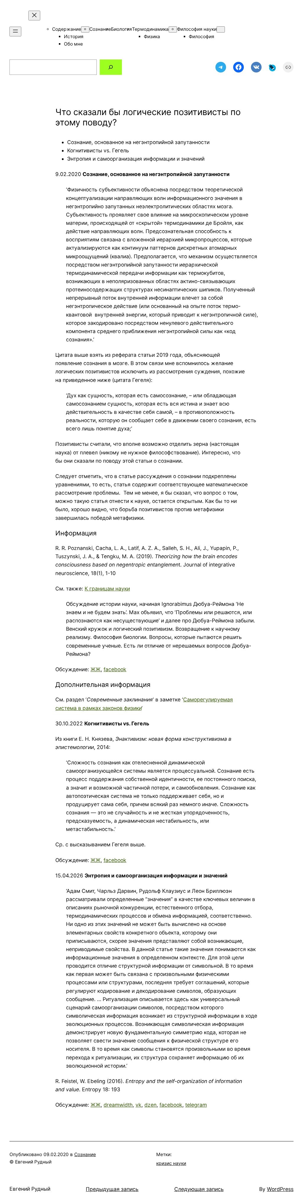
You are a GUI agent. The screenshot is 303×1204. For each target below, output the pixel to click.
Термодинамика (150, 29)
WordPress (280, 1189)
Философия (201, 36)
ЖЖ (96, 669)
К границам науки (107, 588)
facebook (115, 669)
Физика (152, 36)
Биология (121, 29)
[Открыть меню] (15, 31)
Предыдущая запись (112, 1189)
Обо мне (73, 44)
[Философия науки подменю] (221, 29)
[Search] (111, 67)
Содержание (66, 29)
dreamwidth (118, 1105)
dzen (150, 1105)
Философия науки (197, 29)
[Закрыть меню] (34, 15)
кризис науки (171, 1163)
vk (138, 1105)
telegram (196, 1105)
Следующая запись (199, 1189)
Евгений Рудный (29, 1189)
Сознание (100, 29)
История (73, 36)
